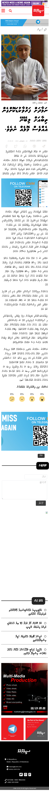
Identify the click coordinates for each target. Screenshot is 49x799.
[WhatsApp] (24, 147)
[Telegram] (43, 147)
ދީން (39, 29)
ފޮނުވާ (41, 503)
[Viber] (33, 147)
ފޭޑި (45, 29)
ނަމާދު (41, 455)
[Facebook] (6, 147)
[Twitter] (15, 147)
